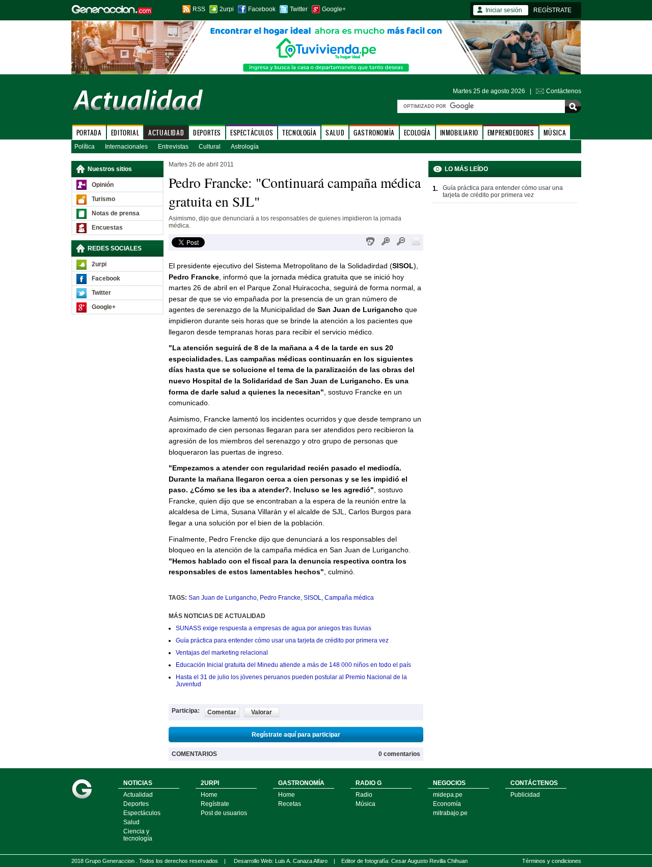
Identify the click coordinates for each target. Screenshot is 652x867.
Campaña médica (349, 597)
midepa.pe (448, 794)
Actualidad (138, 794)
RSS (199, 9)
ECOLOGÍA (417, 132)
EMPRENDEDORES (510, 132)
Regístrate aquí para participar (296, 734)
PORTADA (89, 132)
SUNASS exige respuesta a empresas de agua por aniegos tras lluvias (273, 628)
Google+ (334, 9)
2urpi (227, 9)
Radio (364, 794)
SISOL (312, 597)
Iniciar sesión (503, 10)
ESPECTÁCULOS (251, 132)
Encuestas (107, 227)
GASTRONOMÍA (374, 132)
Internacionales (126, 146)
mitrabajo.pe (450, 813)
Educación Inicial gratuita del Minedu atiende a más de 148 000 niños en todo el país (293, 664)
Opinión (103, 184)
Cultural (210, 146)
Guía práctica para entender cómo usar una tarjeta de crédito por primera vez (282, 640)
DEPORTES (207, 132)
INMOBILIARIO (459, 132)
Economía (447, 803)
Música (365, 803)
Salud (131, 822)
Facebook (262, 9)
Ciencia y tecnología (137, 835)
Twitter (299, 9)
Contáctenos (563, 91)
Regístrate (215, 803)
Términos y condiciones (551, 861)
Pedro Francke (280, 597)
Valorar (261, 712)
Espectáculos (141, 813)
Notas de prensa (116, 213)
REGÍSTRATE (552, 10)
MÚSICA (555, 132)
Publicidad (525, 794)
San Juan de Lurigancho (222, 597)
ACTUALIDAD (166, 132)
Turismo (103, 199)
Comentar (221, 712)
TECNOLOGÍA (299, 132)
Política (84, 146)
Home (209, 794)
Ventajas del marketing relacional (222, 652)
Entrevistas (173, 146)
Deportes (136, 803)
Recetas (289, 803)
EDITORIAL (125, 132)
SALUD (334, 132)
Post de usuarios (224, 813)
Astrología (245, 146)
